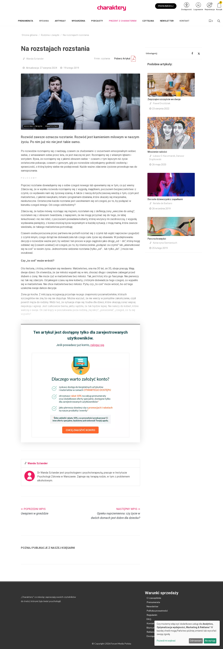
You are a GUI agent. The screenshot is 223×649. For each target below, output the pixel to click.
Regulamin (152, 614)
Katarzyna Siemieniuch (165, 242)
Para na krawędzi (157, 238)
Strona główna (29, 35)
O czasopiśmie (154, 597)
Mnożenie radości (157, 152)
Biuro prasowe (154, 627)
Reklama (151, 631)
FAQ (149, 619)
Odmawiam (196, 640)
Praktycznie (51, 126)
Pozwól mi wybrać (166, 640)
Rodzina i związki (50, 35)
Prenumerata (153, 602)
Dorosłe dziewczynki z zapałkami (165, 199)
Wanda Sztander (35, 58)
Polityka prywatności (157, 610)
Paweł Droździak (161, 103)
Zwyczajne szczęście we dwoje (164, 99)
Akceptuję (210, 640)
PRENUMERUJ (166, 6)
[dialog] (187, 633)
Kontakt (151, 623)
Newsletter (152, 606)
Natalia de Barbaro (162, 203)
